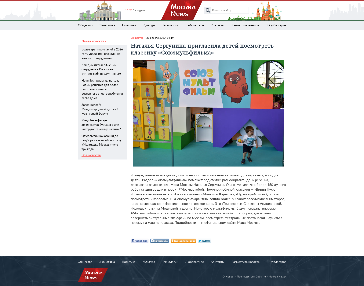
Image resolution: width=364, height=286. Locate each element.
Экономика (107, 25)
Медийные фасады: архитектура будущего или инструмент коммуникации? (101, 125)
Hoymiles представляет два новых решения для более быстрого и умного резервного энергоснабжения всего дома (102, 89)
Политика (129, 25)
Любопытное (194, 25)
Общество (85, 25)
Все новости (91, 155)
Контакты (217, 25)
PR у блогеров (276, 25)
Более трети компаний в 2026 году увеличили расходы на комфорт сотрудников (102, 54)
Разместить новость (245, 25)
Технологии (170, 25)
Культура (149, 25)
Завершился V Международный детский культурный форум (100, 109)
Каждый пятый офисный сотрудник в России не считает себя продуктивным (101, 69)
